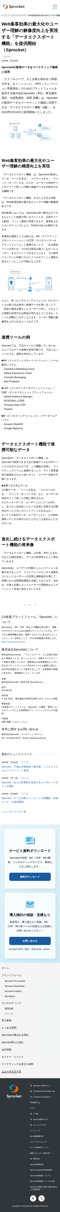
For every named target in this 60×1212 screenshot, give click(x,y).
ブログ (32, 1108)
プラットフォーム (11, 975)
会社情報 (6, 1049)
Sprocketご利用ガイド (41, 1086)
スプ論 (35, 1114)
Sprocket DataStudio (15, 986)
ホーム (5, 968)
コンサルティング (11, 1003)
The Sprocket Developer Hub (44, 1091)
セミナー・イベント (13, 1057)
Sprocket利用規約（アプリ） (41, 1176)
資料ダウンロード (30, 876)
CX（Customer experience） (41, 1097)
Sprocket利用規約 (37, 1164)
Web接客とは (35, 1102)
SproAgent (10, 996)
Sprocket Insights (13, 991)
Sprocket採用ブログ (40, 1119)
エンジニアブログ (40, 1125)
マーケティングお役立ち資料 (18, 1064)
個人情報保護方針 (37, 1136)
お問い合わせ (30, 941)
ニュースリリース (11, 1071)
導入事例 (6, 1020)
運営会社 (36, 1159)
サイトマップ (35, 1131)
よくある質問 (9, 1027)
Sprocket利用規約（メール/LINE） (43, 1181)
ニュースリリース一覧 (14, 811)
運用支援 (9, 1008)
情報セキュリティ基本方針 (40, 1153)
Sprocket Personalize (15, 981)
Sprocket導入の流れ (13, 1042)
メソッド (9, 1013)
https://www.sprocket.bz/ (13, 642)
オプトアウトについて (38, 1142)
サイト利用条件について (39, 1147)
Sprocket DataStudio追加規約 (41, 1170)
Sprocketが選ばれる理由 (15, 1035)
